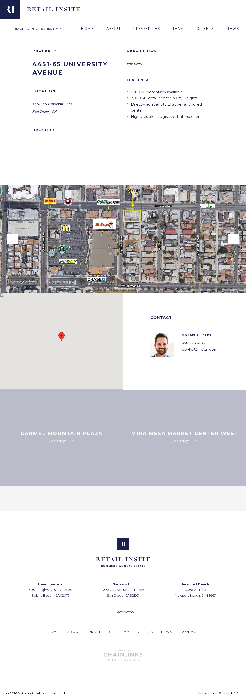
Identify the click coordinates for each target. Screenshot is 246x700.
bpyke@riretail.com (200, 349)
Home (87, 28)
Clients (205, 28)
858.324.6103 (193, 343)
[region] (61, 341)
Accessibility (207, 693)
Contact (189, 632)
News (232, 28)
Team (178, 28)
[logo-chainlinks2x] (123, 655)
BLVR (234, 693)
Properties (146, 28)
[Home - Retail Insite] (53, 9)
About (113, 28)
